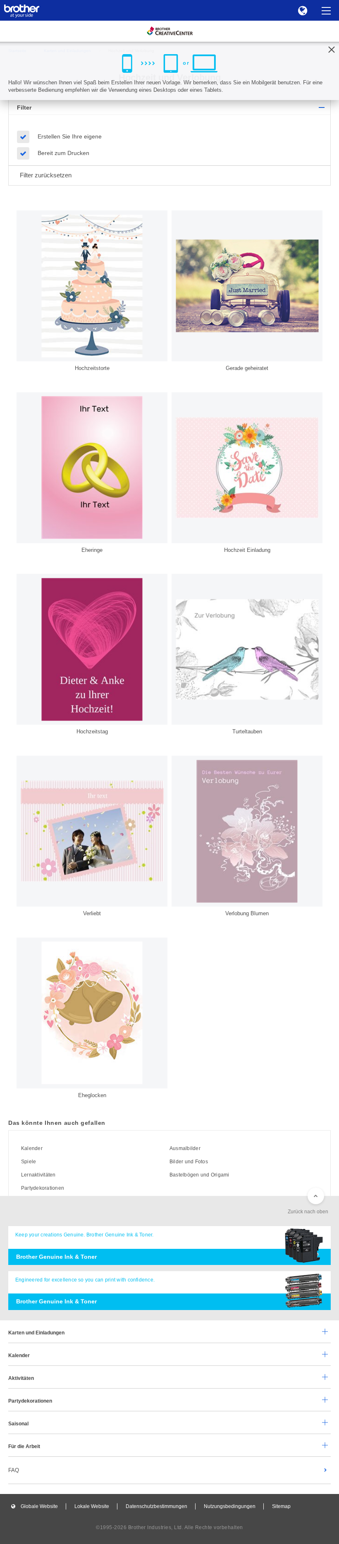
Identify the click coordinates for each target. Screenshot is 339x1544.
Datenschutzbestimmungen (156, 1506)
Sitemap (281, 1506)
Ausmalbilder (185, 1148)
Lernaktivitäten (38, 1174)
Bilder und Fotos (189, 1161)
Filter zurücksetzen (46, 175)
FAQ (13, 1470)
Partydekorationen (42, 1188)
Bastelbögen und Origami (199, 1174)
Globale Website (39, 1506)
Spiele (28, 1161)
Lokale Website (91, 1506)
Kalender (32, 1148)
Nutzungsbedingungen (229, 1506)
